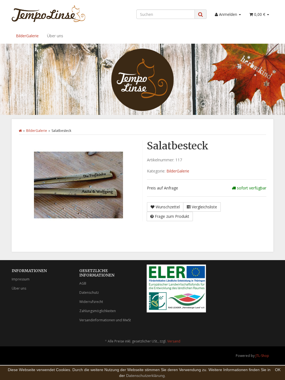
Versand (173, 341)
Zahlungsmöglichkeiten (97, 311)
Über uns (55, 35)
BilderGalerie (27, 35)
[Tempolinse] (52, 13)
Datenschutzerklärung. (146, 375)
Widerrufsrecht (91, 301)
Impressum (21, 279)
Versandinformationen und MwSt (105, 320)
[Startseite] (20, 130)
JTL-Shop (262, 355)
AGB (82, 283)
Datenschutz (89, 292)
